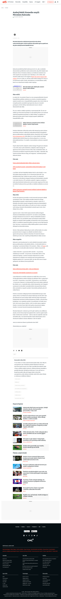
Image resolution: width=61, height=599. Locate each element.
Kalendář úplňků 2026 (6, 565)
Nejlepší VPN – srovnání (27, 583)
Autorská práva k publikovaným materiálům (11, 594)
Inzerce (28, 526)
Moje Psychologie (6, 549)
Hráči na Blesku (20, 549)
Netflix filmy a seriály (26, 585)
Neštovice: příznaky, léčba (7, 560)
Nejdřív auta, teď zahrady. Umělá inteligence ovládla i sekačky (35, 495)
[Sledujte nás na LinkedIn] (24, 535)
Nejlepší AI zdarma (26, 580)
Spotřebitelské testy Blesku (36, 549)
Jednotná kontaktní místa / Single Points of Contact (30, 596)
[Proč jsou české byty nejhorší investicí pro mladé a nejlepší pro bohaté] (17, 466)
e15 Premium (11, 2)
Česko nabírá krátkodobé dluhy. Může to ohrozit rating (26, 163)
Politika (44, 555)
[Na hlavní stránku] (5, 2)
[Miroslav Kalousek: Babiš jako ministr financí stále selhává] (17, 88)
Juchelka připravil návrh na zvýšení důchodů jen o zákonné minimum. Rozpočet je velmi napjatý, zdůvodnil (35, 425)
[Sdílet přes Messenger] (19, 351)
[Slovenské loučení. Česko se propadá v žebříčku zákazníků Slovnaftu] (17, 489)
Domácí (6, 7)
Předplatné (34, 526)
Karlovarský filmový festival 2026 (28, 558)
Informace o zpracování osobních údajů (46, 594)
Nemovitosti (45, 549)
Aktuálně (4, 555)
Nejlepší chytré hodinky (27, 581)
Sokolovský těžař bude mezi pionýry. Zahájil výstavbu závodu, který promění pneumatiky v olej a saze (35, 409)
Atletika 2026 (5, 585)
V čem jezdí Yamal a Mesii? (7, 562)
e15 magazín (37, 2)
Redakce (23, 526)
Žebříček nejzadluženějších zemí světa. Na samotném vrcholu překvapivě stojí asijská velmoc (35, 473)
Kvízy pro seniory (6, 563)
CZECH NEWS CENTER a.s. (34, 591)
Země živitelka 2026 (46, 585)
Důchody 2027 (45, 581)
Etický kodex (41, 596)
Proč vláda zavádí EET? (47, 562)
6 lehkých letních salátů (27, 569)
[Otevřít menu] (57, 2)
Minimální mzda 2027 (46, 583)
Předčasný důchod (46, 576)
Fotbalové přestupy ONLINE (25, 551)
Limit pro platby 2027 (46, 580)
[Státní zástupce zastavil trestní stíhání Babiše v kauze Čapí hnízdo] (17, 124)
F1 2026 (4, 583)
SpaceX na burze (25, 576)
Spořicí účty (45, 578)
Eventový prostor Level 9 (37, 551)
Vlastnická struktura (16, 596)
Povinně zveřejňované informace (50, 596)
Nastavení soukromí (8, 596)
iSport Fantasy (27, 549)
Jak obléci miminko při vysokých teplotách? (30, 566)
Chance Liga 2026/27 (47, 551)
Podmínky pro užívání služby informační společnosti (29, 594)
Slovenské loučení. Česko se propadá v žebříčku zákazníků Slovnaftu (33, 488)
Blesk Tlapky (13, 549)
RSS (39, 526)
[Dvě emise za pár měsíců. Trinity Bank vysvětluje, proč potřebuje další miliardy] (17, 440)
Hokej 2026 (5, 580)
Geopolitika (25, 2)
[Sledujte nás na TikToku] (37, 535)
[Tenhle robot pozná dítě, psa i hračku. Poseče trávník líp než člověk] (17, 447)
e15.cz (2, 7)
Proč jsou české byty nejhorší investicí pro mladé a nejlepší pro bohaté (35, 465)
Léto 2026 (25, 555)
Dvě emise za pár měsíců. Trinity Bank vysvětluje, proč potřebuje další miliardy (34, 439)
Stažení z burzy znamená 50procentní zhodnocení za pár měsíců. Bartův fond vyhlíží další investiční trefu (34, 458)
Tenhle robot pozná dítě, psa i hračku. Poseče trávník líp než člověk (33, 446)
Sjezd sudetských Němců (47, 560)
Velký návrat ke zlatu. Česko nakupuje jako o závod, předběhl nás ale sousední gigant (35, 432)
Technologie (25, 573)
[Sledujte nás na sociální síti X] (27, 535)
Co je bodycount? (6, 567)
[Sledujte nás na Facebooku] (29, 535)
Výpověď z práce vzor (46, 565)
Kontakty (17, 526)
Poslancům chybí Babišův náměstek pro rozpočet (25, 272)
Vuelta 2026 (55, 551)
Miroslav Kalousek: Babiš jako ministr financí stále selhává (33, 87)
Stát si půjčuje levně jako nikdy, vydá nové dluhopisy (26, 269)
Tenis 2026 (4, 581)
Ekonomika (17, 2)
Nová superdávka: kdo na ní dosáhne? (49, 558)
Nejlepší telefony (26, 578)
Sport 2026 (5, 573)
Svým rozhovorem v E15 (19, 136)
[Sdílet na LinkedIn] (22, 351)
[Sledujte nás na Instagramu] (32, 535)
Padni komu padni (46, 563)
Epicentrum (5, 558)
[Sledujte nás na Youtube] (34, 535)
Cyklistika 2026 (5, 586)
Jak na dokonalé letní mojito (27, 567)
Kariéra (44, 526)
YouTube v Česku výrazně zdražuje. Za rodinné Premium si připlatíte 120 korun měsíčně (34, 481)
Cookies (55, 594)
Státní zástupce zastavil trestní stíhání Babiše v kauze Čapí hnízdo (34, 123)
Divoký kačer (45, 567)
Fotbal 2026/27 (5, 578)
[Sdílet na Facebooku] (14, 351)
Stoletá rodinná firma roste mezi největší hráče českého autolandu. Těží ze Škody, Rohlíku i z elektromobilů (34, 417)
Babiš (44, 246)
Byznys (31, 2)
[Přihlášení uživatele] (55, 2)
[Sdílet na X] (16, 351)
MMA (4, 576)
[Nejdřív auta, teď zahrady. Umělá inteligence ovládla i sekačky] (17, 496)
